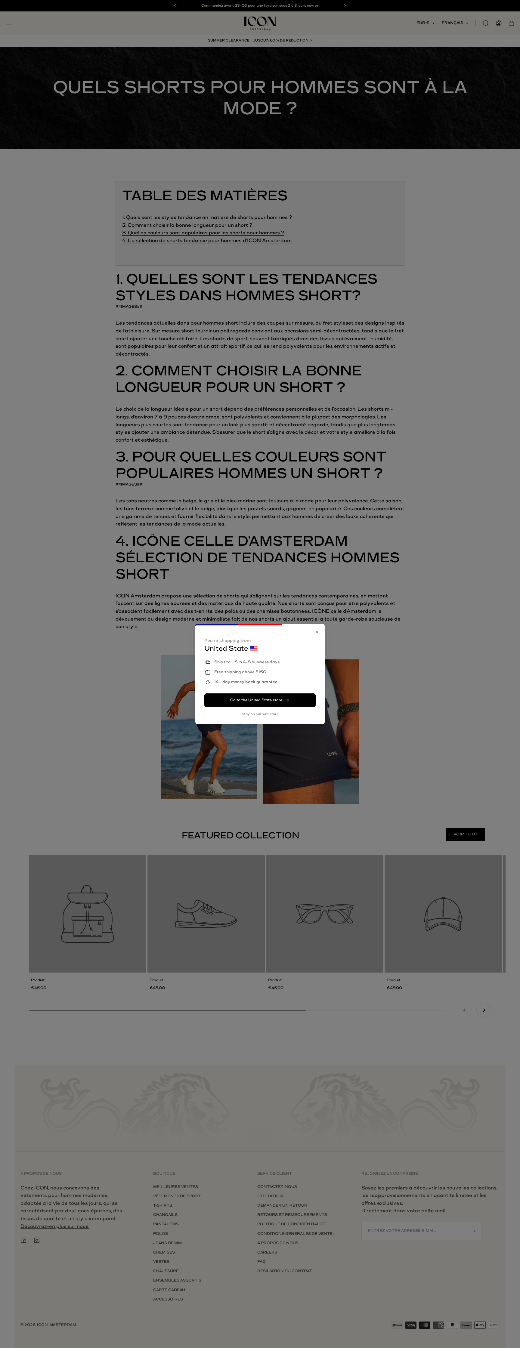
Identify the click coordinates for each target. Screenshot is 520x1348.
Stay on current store (260, 714)
